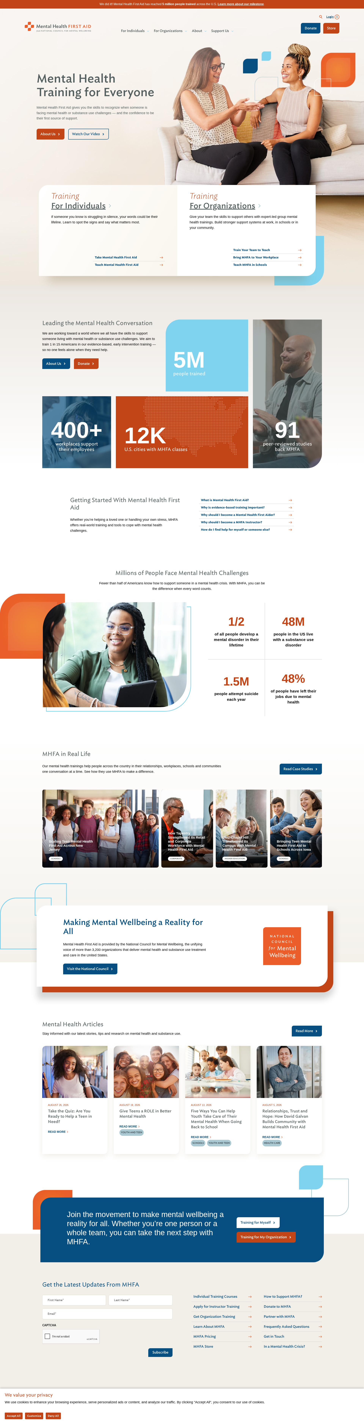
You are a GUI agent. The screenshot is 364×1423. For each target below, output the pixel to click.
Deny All (53, 1416)
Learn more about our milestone (241, 4)
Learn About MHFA (209, 1326)
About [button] (197, 31)
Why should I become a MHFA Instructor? (231, 522)
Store (331, 28)
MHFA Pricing (204, 1336)
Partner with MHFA (279, 1316)
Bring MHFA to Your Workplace (255, 257)
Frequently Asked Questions (286, 1326)
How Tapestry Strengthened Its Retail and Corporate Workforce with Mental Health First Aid (186, 841)
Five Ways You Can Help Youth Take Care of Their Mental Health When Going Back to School (216, 1119)
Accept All (13, 1416)
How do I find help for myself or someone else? (235, 529)
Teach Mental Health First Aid (116, 265)
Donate (311, 28)
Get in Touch (274, 1336)
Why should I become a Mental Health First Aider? (238, 515)
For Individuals (78, 205)
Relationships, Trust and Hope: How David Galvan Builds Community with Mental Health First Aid (285, 1119)
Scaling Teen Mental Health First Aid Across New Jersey (71, 845)
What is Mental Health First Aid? (225, 500)
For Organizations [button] (168, 31)
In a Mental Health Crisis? (284, 1346)
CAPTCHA (49, 1325)
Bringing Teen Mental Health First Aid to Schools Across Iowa (294, 845)
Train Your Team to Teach (251, 250)
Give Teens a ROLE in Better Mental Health (145, 1114)
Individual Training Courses (215, 1296)
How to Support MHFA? (283, 1296)
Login (330, 17)
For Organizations (222, 205)
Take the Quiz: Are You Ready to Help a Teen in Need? (70, 1116)
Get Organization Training (214, 1316)
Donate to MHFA (277, 1306)
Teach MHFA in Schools (250, 265)
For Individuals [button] (133, 31)
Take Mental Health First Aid (116, 257)
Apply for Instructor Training (216, 1306)
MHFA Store (203, 1346)
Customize (34, 1416)
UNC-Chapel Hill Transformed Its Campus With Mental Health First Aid (239, 844)
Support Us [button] (220, 31)
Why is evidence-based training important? (233, 507)
